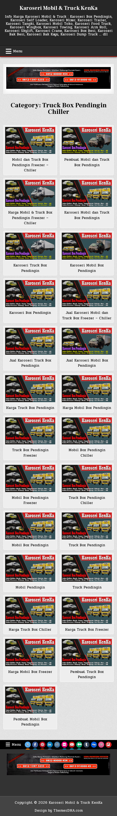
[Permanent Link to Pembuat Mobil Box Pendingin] (30, 700)
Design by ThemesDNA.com (59, 810)
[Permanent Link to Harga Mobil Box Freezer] (30, 652)
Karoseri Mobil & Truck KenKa (58, 8)
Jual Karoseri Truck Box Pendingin (30, 363)
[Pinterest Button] (42, 745)
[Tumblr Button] (87, 745)
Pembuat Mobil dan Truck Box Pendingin (86, 162)
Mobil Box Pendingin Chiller (87, 452)
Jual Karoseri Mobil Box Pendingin (87, 363)
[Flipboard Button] (109, 745)
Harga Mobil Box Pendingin (87, 408)
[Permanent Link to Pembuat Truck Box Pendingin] (87, 652)
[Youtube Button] (72, 745)
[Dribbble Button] (101, 745)
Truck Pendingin (86, 587)
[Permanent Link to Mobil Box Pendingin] (30, 525)
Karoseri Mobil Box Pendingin (87, 268)
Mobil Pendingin (30, 587)
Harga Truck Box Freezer (87, 629)
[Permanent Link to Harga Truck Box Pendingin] (30, 388)
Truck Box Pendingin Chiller (87, 500)
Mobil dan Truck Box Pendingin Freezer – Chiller (30, 165)
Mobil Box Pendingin (30, 545)
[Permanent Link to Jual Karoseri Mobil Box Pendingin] (87, 341)
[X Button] (28, 745)
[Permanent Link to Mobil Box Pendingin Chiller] (87, 430)
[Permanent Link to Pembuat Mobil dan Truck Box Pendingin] (87, 140)
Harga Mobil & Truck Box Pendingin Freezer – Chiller (30, 218)
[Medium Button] (79, 745)
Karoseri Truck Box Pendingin (30, 268)
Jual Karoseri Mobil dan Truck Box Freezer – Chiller (87, 315)
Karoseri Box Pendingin (30, 313)
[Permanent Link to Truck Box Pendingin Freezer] (30, 430)
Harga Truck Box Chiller (30, 629)
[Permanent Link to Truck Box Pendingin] (87, 525)
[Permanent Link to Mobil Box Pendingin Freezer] (30, 478)
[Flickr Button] (64, 745)
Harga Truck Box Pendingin (30, 408)
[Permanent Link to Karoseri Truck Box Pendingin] (30, 246)
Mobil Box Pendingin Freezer (30, 500)
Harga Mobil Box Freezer (30, 672)
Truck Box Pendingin (87, 545)
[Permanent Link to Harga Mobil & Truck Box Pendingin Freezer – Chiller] (30, 193)
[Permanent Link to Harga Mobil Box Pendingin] (87, 388)
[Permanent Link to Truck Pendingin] (87, 568)
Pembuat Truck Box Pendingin (87, 674)
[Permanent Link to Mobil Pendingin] (30, 568)
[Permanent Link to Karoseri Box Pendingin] (30, 293)
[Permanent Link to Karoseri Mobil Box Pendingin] (87, 246)
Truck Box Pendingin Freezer (30, 452)
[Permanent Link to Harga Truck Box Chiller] (30, 610)
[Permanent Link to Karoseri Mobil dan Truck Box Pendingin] (87, 193)
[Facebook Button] (35, 745)
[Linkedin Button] (50, 745)
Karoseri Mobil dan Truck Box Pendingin (86, 215)
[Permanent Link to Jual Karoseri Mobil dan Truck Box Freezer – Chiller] (87, 293)
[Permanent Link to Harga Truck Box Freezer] (87, 610)
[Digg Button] (94, 745)
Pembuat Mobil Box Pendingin (30, 722)
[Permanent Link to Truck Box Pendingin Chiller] (87, 478)
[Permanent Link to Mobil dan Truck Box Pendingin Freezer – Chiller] (30, 140)
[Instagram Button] (57, 745)
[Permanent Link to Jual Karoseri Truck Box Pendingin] (30, 341)
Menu (17, 51)
